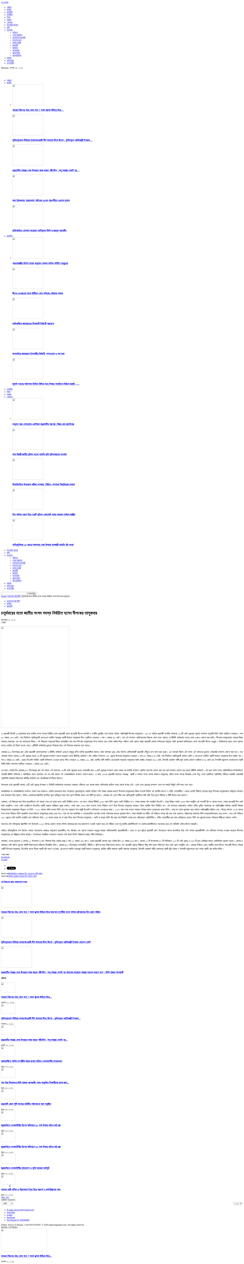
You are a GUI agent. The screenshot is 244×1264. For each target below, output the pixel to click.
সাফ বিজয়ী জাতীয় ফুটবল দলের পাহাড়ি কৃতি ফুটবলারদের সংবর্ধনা (39, 454)
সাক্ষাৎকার (10, 60)
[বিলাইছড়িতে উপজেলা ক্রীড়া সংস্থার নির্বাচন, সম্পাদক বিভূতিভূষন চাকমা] (27, 479)
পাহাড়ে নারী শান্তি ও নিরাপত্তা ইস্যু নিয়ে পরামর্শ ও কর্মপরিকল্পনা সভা (30, 1189)
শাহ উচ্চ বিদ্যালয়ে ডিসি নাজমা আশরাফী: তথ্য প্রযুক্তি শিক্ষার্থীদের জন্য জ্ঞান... (35, 1082)
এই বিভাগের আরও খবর (9, 882)
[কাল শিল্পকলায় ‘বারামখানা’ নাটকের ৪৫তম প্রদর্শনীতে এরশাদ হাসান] (27, 195)
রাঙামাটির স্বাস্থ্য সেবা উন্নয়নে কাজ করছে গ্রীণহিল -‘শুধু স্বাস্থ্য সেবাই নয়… (45, 170)
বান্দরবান (15, 48)
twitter (9, 1215)
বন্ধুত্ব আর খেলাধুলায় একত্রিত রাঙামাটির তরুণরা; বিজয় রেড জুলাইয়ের (43, 424)
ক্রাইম (9, 58)
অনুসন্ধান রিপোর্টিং (19, 37)
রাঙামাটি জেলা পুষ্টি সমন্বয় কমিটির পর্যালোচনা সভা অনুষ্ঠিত (26, 1103)
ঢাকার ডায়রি (16, 43)
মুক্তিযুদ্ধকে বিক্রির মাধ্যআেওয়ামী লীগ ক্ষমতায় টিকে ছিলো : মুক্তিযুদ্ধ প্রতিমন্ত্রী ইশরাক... (41, 1018)
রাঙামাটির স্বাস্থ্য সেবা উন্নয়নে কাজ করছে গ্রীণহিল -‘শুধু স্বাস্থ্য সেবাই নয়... (34, 1039)
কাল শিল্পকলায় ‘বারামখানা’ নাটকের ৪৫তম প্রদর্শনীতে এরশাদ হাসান (41, 200)
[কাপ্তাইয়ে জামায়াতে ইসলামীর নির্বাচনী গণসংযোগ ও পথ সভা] (27, 348)
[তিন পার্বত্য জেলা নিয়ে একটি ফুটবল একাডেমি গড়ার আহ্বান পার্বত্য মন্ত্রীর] (27, 509)
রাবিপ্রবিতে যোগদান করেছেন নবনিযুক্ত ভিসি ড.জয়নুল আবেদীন (39, 230)
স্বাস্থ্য (9, 20)
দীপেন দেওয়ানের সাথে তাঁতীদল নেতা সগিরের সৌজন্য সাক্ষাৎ (37, 293)
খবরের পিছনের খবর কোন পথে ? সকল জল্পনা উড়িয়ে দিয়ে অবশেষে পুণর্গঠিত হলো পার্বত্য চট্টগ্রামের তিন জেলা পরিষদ (50, 912)
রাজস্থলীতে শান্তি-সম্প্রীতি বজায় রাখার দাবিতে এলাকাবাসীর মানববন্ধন (31, 1061)
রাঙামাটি (15, 45)
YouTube (11, 1212)
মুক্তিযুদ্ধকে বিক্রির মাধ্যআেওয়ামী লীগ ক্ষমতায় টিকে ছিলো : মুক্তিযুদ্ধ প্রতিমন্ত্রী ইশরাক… (52, 140)
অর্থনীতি (10, 15)
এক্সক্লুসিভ (16, 53)
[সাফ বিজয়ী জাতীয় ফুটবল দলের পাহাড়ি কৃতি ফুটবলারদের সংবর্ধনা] (27, 449)
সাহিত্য (15, 32)
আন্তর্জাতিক (16, 55)
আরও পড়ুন (5, 1197)
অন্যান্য (10, 30)
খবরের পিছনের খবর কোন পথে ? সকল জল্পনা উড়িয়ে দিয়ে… (38, 110)
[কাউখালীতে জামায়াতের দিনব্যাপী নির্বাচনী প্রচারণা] (27, 318)
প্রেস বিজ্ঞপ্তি (17, 35)
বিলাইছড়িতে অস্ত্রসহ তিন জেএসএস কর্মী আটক (25, 873)
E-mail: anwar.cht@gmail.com (20, 1210)
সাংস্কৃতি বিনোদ (12, 25)
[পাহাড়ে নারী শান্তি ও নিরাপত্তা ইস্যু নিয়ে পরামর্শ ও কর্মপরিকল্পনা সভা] (8, 1184)
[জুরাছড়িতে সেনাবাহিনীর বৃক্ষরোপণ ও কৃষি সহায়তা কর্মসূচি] (8, 1162)
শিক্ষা (8, 17)
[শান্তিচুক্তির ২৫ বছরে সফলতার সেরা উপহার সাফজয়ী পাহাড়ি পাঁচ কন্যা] (27, 539)
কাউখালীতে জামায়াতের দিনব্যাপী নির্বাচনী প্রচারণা (33, 323)
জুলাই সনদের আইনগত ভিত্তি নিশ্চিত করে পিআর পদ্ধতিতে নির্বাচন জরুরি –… (45, 383)
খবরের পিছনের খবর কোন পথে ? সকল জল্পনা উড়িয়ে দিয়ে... (26, 997)
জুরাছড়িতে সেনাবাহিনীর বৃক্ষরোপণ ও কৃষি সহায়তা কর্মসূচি (25, 1168)
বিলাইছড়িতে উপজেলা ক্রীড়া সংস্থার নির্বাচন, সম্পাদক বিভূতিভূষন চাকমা (43, 484)
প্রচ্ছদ (9, 7)
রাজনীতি (10, 12)
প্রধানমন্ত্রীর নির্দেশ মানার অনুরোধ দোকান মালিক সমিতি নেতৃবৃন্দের (40, 263)
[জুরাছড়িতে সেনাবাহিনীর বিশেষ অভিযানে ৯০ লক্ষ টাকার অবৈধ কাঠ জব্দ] (8, 1120)
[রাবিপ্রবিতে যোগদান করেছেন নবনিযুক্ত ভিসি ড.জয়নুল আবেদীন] (27, 225)
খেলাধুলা (10, 22)
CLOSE (4, 2)
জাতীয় (9, 9)
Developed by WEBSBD (18, 1220)
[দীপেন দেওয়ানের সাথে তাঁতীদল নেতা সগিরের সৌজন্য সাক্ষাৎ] (27, 288)
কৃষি (8, 27)
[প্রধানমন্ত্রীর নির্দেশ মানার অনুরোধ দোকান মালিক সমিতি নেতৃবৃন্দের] (27, 258)
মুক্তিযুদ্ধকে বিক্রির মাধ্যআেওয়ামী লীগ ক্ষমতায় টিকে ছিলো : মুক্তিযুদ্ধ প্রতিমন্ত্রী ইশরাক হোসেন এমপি (46, 942)
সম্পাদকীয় (10, 63)
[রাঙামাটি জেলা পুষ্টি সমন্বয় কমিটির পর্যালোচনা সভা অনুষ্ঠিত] (8, 1098)
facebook (11, 1217)
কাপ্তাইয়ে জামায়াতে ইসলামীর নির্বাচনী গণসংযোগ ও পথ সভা (38, 353)
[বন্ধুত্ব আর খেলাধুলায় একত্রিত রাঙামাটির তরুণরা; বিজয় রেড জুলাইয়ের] (27, 418)
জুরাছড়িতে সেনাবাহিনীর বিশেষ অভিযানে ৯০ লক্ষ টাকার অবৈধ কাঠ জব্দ (31, 1125)
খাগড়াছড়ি (15, 50)
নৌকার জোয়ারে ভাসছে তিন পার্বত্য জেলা (22, 876)
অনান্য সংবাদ (22, 882)
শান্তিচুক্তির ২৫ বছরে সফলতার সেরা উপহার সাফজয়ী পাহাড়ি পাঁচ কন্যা (43, 544)
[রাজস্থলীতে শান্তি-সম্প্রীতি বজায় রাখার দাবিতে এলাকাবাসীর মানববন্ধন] (8, 1055)
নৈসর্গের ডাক (16, 40)
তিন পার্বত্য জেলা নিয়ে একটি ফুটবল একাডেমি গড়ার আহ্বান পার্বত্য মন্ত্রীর (43, 514)
